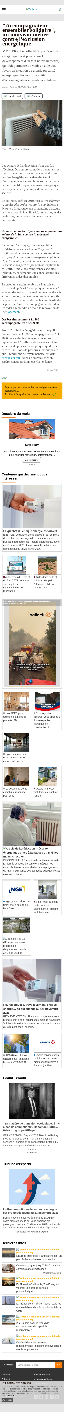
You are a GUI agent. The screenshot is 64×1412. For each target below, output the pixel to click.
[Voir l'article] (58, 602)
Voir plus (32, 1149)
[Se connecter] (60, 8)
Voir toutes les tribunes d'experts (32, 1231)
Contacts (6, 1374)
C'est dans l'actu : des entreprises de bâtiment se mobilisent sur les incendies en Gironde (26, 601)
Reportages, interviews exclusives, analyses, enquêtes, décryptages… (31, 391)
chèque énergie (11, 357)
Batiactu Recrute (42, 1374)
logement (13, 311)
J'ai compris (7, 1400)
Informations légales (43, 1379)
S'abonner (32, 1152)
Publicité (6, 1379)
